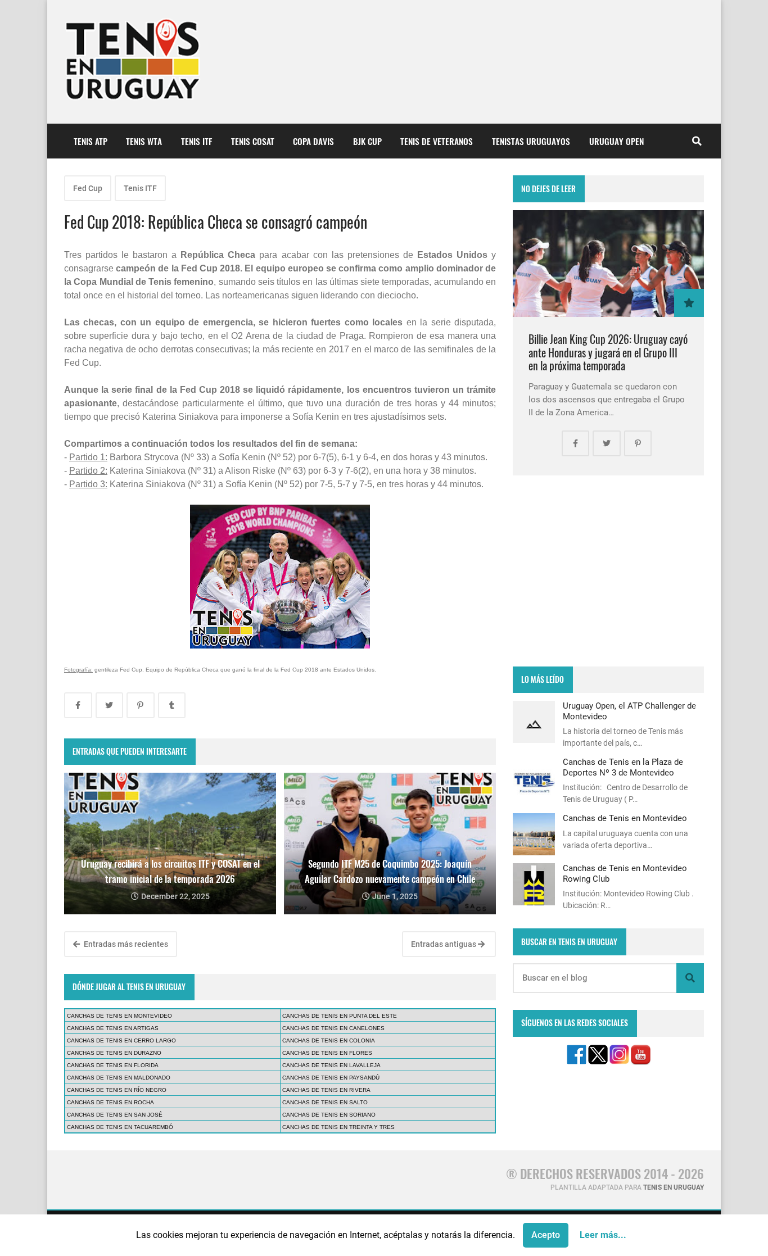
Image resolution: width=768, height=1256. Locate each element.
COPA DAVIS (313, 141)
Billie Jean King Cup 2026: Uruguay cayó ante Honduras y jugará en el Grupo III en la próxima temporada (608, 352)
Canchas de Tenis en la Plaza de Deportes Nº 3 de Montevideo (623, 767)
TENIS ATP (90, 141)
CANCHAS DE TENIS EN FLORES (327, 1053)
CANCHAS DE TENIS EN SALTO (325, 1102)
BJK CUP (367, 141)
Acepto (545, 1235)
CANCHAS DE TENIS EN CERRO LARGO (121, 1040)
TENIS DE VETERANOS (436, 141)
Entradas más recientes (125, 944)
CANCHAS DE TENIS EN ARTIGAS (113, 1028)
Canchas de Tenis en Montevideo (625, 818)
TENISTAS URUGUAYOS (531, 141)
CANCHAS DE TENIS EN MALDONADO (118, 1077)
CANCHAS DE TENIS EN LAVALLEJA (331, 1065)
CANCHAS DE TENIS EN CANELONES (333, 1028)
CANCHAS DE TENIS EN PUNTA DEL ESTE (339, 1016)
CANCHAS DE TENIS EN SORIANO (329, 1115)
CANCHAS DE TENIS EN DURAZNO (114, 1053)
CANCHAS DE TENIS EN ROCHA (110, 1102)
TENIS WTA (144, 141)
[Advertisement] (608, 571)
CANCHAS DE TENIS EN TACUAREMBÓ (120, 1127)
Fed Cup (87, 188)
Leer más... (603, 1235)
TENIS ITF (196, 141)
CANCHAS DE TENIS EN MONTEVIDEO (119, 1016)
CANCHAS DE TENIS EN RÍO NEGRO (116, 1090)
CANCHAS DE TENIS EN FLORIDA (113, 1065)
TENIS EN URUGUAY (673, 1187)
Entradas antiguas (444, 944)
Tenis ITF (140, 188)
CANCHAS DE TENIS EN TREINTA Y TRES (338, 1127)
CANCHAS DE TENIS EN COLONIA (328, 1040)
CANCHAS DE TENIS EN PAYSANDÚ (331, 1077)
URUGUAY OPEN (616, 141)
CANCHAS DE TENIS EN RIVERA (326, 1090)
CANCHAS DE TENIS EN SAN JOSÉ (114, 1115)
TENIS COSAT (252, 141)
